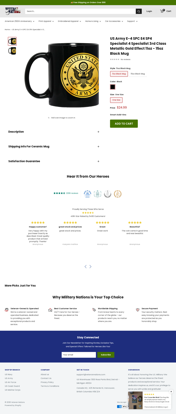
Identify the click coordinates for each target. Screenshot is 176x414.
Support (131, 21)
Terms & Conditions (50, 386)
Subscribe (106, 354)
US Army (9, 378)
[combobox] (80, 11)
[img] (88, 213)
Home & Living (91, 21)
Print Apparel (45, 21)
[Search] (139, 11)
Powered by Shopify (13, 405)
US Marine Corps (12, 390)
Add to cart (124, 124)
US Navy (8, 374)
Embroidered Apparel (68, 21)
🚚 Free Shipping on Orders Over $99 (88, 2)
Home (7, 29)
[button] (86, 266)
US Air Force (10, 382)
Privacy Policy (47, 382)
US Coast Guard (12, 386)
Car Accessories (112, 21)
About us (45, 374)
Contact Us (46, 378)
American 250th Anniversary (18, 21)
